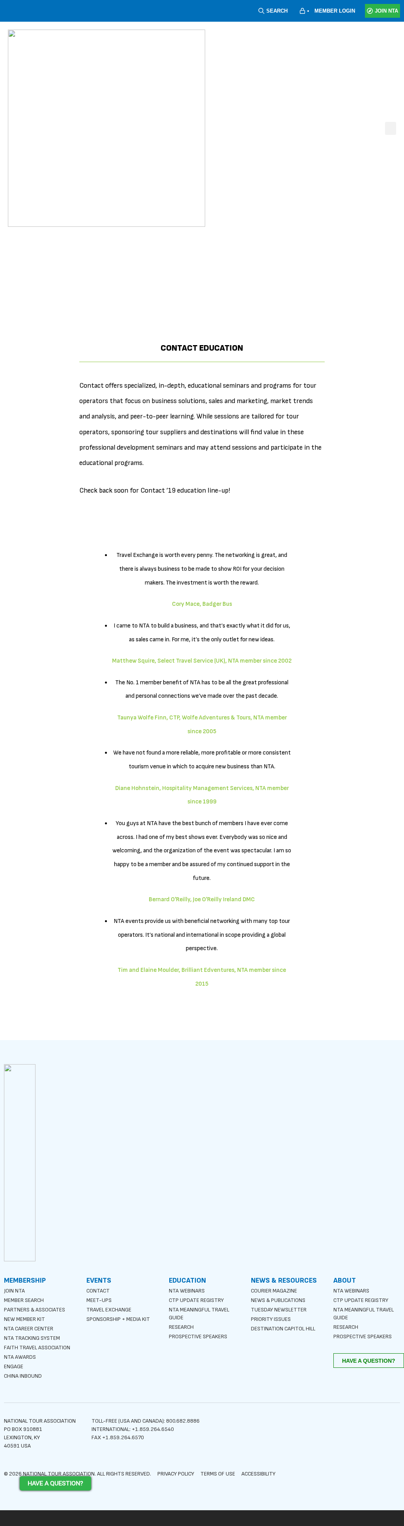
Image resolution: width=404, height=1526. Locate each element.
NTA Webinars (187, 1290)
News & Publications (278, 1300)
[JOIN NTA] (370, 11)
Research (181, 1327)
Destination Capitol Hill (283, 1328)
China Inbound (23, 1376)
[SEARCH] (261, 11)
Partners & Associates (34, 1309)
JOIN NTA (386, 11)
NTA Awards (20, 1357)
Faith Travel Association (37, 1347)
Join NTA (14, 1290)
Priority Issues (271, 1319)
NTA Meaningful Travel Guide (199, 1313)
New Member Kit (24, 1319)
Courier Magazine (274, 1290)
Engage (13, 1366)
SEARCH (277, 11)
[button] (390, 128)
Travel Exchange (108, 1309)
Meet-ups (99, 1300)
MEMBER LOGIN (334, 11)
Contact (98, 1290)
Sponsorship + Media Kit (118, 1319)
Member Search (24, 1300)
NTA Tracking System (32, 1338)
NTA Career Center (28, 1328)
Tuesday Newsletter (279, 1309)
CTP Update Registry (196, 1300)
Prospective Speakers (198, 1336)
